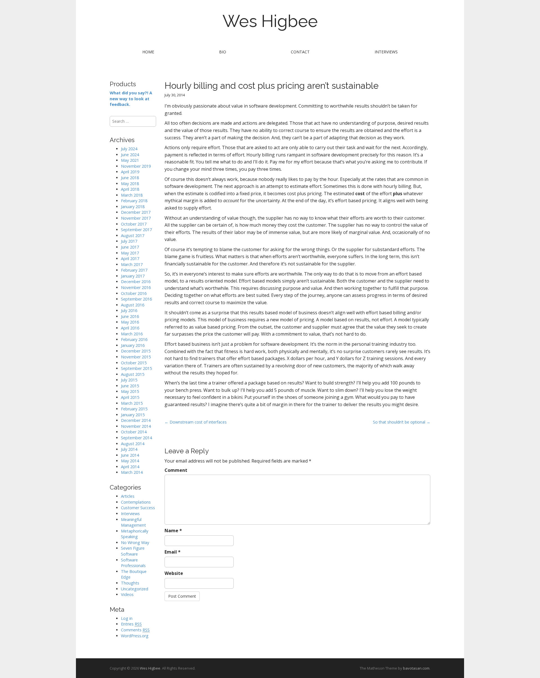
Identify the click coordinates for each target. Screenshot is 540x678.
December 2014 (135, 420)
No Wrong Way (135, 542)
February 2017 (134, 270)
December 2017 (135, 212)
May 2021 (130, 160)
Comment (176, 470)
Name (173, 530)
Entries (131, 624)
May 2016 (130, 322)
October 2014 (134, 431)
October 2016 (134, 293)
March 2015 (132, 403)
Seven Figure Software (133, 551)
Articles (127, 496)
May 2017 (130, 253)
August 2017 (132, 235)
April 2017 (130, 258)
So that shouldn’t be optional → (401, 422)
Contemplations (136, 502)
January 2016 (133, 345)
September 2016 (136, 299)
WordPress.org (134, 635)
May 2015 (130, 391)
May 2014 (130, 460)
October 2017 (134, 224)
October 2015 (134, 362)
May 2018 (130, 183)
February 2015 (134, 408)
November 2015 (136, 357)
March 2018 (132, 195)
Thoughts (130, 583)
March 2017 (132, 264)
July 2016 (129, 310)
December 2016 (135, 281)
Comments (135, 630)
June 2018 (130, 177)
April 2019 (130, 171)
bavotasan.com (416, 668)
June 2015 (130, 385)
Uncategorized (134, 588)
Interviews (386, 51)
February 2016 (134, 339)
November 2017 (136, 218)
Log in (126, 618)
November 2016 (136, 287)
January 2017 (133, 276)
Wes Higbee (270, 21)
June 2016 (130, 316)
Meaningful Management (133, 522)
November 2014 (136, 426)
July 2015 (129, 380)
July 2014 (129, 449)
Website (174, 573)
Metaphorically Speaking (134, 534)
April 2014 (130, 466)
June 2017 (130, 247)
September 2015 (136, 368)
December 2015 (135, 351)
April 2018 (130, 189)
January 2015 (133, 414)
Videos (127, 594)
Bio (222, 51)
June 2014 (130, 455)
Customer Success (138, 507)
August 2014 (132, 443)
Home (148, 51)
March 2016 (132, 333)
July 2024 (129, 148)
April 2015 (130, 397)
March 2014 (132, 472)
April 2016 (130, 328)
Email (173, 552)
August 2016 (132, 305)
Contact (300, 51)
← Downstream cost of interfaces (196, 422)
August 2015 (132, 374)
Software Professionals (133, 562)
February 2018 (134, 200)
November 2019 (136, 166)
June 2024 (130, 154)
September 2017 (136, 229)
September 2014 (136, 437)
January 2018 (133, 206)
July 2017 (129, 241)
